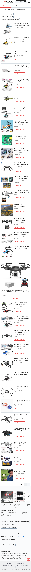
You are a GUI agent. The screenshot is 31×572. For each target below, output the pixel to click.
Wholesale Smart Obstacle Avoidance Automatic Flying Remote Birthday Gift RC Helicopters (21, 24)
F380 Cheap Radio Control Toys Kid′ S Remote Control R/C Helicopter (21, 52)
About (4, 567)
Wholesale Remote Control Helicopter (10, 19)
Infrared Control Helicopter (23, 545)
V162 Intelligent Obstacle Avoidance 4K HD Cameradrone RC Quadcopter (22, 415)
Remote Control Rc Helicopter (8, 539)
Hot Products (10, 563)
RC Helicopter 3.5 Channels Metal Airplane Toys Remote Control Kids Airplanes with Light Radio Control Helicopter (22, 38)
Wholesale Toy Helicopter (7, 521)
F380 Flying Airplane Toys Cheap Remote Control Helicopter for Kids (21, 373)
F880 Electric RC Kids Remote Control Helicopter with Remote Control (22, 345)
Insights (27, 565)
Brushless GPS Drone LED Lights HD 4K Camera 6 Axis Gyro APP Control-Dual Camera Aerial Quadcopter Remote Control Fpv (21, 191)
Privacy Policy (19, 567)
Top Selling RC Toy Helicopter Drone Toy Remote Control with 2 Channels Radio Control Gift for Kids (22, 122)
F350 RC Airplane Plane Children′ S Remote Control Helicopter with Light (21, 303)
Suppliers (16, 5)
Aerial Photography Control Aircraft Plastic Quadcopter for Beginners (21, 331)
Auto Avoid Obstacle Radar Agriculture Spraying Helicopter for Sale (21, 471)
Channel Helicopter (6, 547)
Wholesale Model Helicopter (8, 524)
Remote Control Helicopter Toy (9, 542)
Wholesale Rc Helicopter (7, 16)
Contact (26, 567)
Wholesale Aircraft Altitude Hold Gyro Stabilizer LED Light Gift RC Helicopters (22, 66)
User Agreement (11, 567)
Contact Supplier (19, 32)
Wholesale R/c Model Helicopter (9, 527)
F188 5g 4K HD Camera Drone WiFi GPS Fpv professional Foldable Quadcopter (22, 429)
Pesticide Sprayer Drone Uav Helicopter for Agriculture (21, 387)
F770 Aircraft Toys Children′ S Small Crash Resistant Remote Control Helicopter (22, 317)
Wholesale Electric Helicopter (22, 521)
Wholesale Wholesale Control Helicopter (11, 533)
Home (2, 512)
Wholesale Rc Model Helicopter (9, 530)
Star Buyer (17, 565)
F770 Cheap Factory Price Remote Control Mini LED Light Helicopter (21, 108)
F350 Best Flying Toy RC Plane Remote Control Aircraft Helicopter (22, 247)
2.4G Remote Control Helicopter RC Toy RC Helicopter (19, 94)
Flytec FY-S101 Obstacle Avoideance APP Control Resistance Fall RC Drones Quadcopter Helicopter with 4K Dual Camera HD (15, 291)
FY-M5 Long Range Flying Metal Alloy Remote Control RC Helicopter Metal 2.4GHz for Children (21, 80)
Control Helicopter (16, 514)
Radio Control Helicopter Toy (8, 545)
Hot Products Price (19, 563)
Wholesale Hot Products (7, 565)
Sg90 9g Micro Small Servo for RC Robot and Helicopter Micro (22, 401)
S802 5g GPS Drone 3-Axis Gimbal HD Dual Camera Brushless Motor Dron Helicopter (21, 359)
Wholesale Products (13, 512)
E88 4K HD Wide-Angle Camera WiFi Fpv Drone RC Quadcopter (21, 443)
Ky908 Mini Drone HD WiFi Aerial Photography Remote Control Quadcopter (21, 457)
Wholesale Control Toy (7, 14)
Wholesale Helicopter (19, 14)
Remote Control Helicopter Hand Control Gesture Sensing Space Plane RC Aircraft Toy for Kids (22, 177)
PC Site (22, 565)
